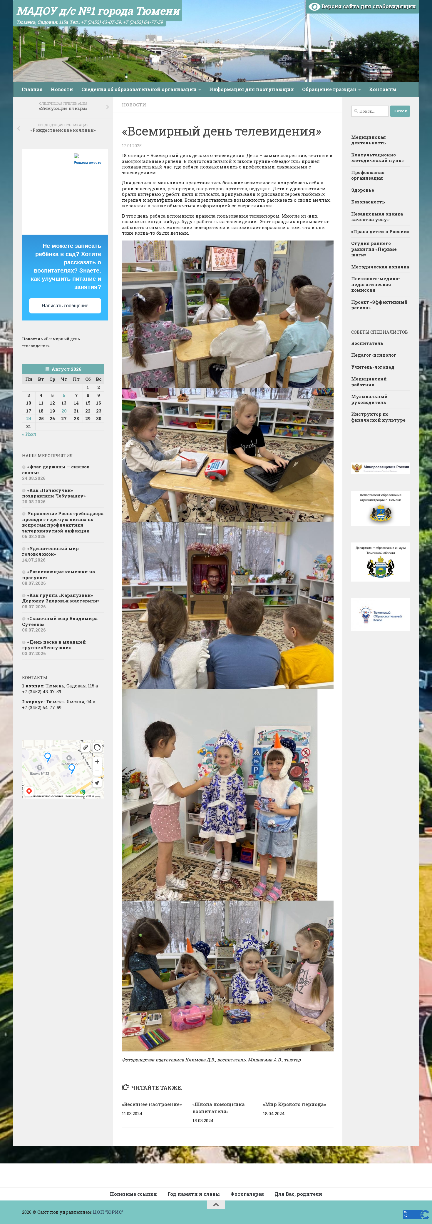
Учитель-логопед (372, 367)
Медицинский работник (369, 382)
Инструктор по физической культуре (378, 417)
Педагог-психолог (373, 355)
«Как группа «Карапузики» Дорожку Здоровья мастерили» (60, 598)
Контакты (382, 89)
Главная (32, 89)
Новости (62, 89)
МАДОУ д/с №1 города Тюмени (97, 11)
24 (28, 418)
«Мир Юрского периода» (294, 1104)
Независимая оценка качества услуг (377, 217)
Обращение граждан (329, 89)
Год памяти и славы (194, 1194)
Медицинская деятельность (368, 140)
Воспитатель (367, 343)
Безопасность (368, 202)
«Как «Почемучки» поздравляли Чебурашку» (54, 493)
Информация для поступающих (251, 89)
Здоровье (362, 190)
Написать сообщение (65, 305)
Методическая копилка (380, 267)
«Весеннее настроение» (152, 1104)
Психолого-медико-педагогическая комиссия (375, 284)
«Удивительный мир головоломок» (50, 551)
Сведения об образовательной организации (139, 89)
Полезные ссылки (133, 1194)
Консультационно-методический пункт (377, 157)
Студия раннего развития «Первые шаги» (374, 249)
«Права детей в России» (380, 231)
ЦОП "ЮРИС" (108, 1212)
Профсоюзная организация (368, 175)
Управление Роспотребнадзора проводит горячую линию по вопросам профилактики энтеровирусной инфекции (62, 522)
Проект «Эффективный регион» (379, 305)
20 (64, 411)
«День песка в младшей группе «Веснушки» (54, 645)
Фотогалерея (247, 1194)
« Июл (29, 434)
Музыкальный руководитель (369, 399)
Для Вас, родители (298, 1194)
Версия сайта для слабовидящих (368, 6)
